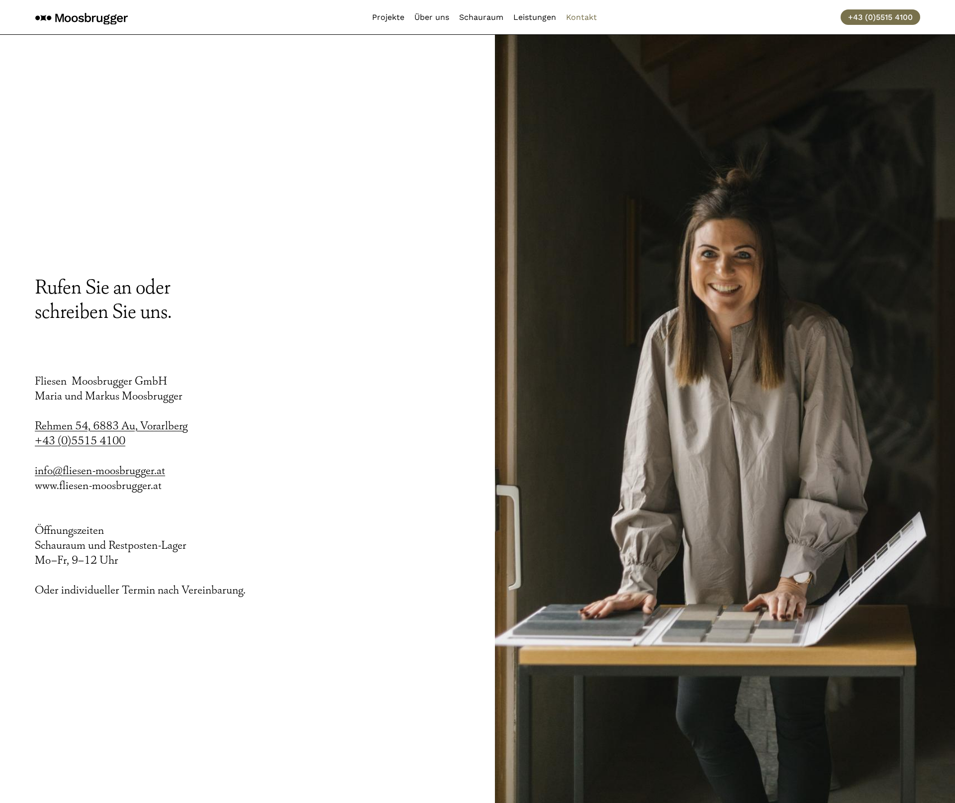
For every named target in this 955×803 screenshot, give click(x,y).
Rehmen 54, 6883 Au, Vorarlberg (111, 425)
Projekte (388, 17)
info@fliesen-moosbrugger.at (100, 470)
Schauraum (481, 17)
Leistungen (534, 17)
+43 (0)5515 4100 (80, 440)
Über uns (431, 17)
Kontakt (581, 17)
